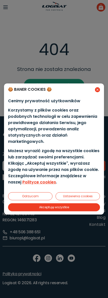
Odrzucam (30, 196)
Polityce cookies (39, 182)
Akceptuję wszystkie (54, 207)
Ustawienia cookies (78, 196)
